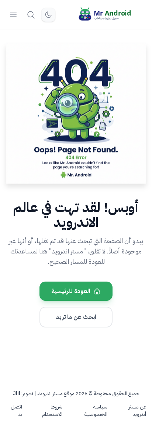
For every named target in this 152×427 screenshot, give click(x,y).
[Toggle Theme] (48, 15)
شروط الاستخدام (52, 410)
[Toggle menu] (13, 14)
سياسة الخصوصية (95, 410)
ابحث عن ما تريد (76, 317)
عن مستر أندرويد (137, 410)
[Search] (31, 14)
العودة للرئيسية (70, 291)
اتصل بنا (16, 410)
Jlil (16, 393)
